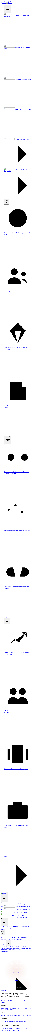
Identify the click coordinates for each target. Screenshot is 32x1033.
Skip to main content (6, 1)
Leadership (12, 1008)
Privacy (6, 1028)
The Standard (18, 1008)
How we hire (21, 1015)
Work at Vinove (5, 1015)
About (6, 200)
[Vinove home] (6, 3)
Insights (6, 856)
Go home (16, 972)
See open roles (16, 980)
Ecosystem (8, 436)
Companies (7, 6)
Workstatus (19, 1001)
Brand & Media (27, 1008)
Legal (2, 1028)
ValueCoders (4, 1001)
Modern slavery (9, 1030)
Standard (6, 617)
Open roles (28, 1015)
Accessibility (20, 1028)
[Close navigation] (7, 893)
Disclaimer (17, 1030)
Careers (7, 619)
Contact (7, 951)
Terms (10, 1028)
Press (2, 1009)
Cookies (14, 1028)
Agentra (3, 1002)
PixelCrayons (12, 1001)
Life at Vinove (13, 1015)
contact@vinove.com (16, 987)
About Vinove (4, 1008)
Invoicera (24, 1001)
